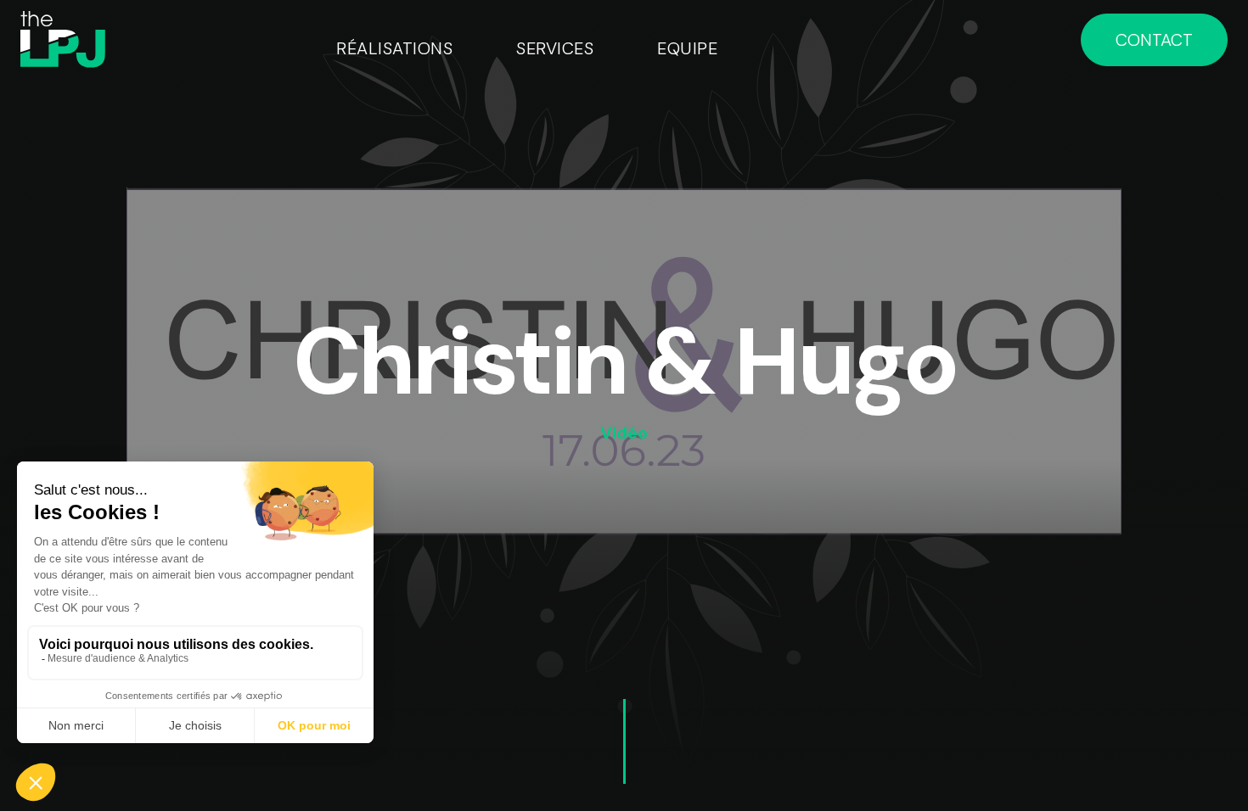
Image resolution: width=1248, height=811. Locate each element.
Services (554, 48)
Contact (1154, 40)
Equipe (687, 48)
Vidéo (624, 433)
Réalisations (394, 48)
